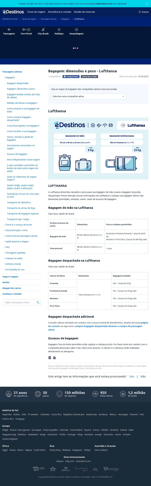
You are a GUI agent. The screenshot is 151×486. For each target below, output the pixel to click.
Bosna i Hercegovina (20, 429)
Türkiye (87, 450)
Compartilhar (72, 76)
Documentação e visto (16, 230)
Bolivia (16, 414)
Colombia (44, 414)
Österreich (52, 434)
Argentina (7, 414)
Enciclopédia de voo (14, 269)
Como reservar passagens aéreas (21, 235)
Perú (141, 414)
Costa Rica (56, 414)
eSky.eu (59, 461)
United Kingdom (10, 438)
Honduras (103, 414)
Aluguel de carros (12, 288)
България (36, 429)
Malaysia (66, 450)
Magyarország (9, 434)
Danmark (64, 429)
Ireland (123, 429)
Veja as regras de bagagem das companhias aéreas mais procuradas (84, 89)
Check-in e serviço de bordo (18, 224)
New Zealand (101, 450)
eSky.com (69, 461)
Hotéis (6, 282)
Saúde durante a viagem (17, 241)
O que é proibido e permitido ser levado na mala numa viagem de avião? (22, 168)
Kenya (12, 450)
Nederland (33, 434)
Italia (131, 429)
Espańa (87, 429)
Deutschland (76, 429)
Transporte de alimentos (19, 202)
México (113, 414)
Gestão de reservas (84, 11)
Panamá (134, 414)
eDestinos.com (83, 461)
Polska (62, 434)
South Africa (40, 450)
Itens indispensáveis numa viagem (23, 159)
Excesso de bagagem (17, 154)
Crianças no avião (13, 258)
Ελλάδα (104, 429)
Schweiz (127, 434)
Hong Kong (55, 450)
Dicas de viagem (36, 11)
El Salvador (33, 414)
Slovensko (108, 434)
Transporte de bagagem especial (22, 213)
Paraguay (19, 418)
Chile (24, 414)
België (5, 429)
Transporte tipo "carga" (18, 219)
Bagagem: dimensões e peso (21, 88)
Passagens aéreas (12, 71)
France (96, 429)
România (88, 434)
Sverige (98, 434)
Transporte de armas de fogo (21, 208)
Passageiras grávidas (15, 252)
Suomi (118, 434)
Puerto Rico (8, 418)
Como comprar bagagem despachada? (19, 118)
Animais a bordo (13, 263)
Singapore (77, 450)
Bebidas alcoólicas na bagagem (22, 103)
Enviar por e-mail (89, 76)
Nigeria (28, 450)
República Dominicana (73, 414)
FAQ (7, 247)
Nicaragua (123, 414)
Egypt (5, 450)
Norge (43, 434)
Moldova (22, 434)
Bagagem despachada (17, 83)
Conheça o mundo (12, 293)
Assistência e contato (59, 11)
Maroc (20, 450)
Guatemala (91, 414)
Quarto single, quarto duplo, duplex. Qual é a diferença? (20, 187)
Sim (131, 376)
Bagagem (10, 77)
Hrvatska (114, 429)
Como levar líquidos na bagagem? (23, 125)
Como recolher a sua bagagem (22, 131)
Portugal (71, 434)
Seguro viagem (10, 276)
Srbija (80, 434)
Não (143, 376)
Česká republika (50, 429)
